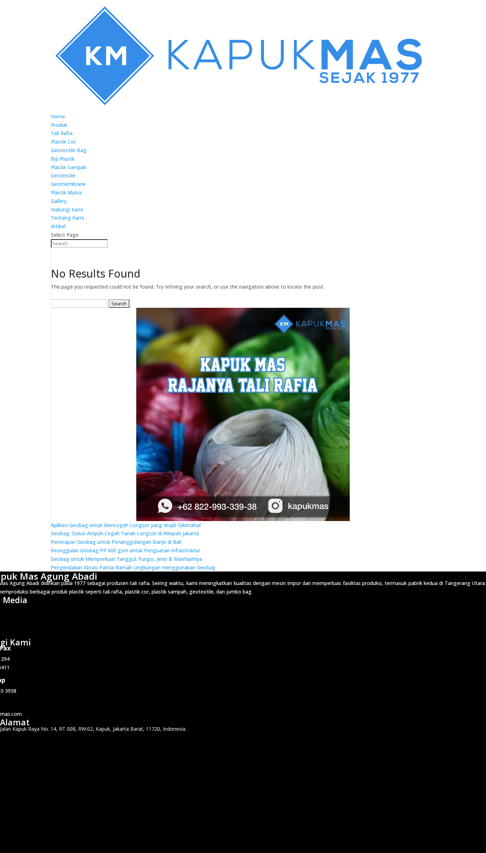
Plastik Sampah (68, 167)
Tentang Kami (67, 217)
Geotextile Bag (68, 150)
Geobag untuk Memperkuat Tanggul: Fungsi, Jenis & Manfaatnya (126, 559)
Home (58, 116)
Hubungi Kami (67, 209)
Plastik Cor (63, 141)
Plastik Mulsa (66, 192)
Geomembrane (68, 184)
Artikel (58, 226)
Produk (59, 125)
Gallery (59, 201)
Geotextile (63, 175)
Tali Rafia (62, 133)
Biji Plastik (63, 158)
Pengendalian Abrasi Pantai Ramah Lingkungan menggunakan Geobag (133, 567)
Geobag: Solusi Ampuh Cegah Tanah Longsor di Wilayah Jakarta (125, 533)
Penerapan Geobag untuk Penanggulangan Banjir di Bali (116, 541)
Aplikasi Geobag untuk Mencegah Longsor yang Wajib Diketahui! (126, 525)
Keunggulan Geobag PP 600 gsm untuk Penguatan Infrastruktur (125, 550)
